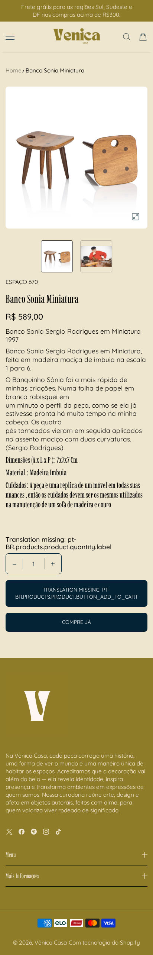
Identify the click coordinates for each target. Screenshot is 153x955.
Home (14, 70)
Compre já (76, 622)
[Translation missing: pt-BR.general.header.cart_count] (143, 36)
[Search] (126, 36)
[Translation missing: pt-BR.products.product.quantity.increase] (53, 563)
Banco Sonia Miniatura (55, 70)
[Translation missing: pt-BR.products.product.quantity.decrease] (14, 563)
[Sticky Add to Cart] (136, 937)
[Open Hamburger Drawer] (10, 36)
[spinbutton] (34, 563)
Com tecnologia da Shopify (104, 942)
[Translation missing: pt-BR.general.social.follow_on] (9, 831)
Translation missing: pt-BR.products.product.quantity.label (58, 542)
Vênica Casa (51, 942)
